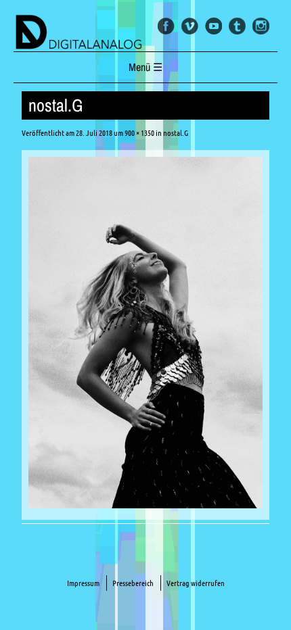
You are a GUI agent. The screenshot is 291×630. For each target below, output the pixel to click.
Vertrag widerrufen (195, 583)
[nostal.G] (145, 504)
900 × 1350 (139, 132)
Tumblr (237, 26)
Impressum (83, 583)
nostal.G (175, 132)
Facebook (166, 26)
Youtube (213, 26)
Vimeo (189, 26)
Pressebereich (133, 583)
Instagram (260, 26)
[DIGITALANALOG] (145, 33)
